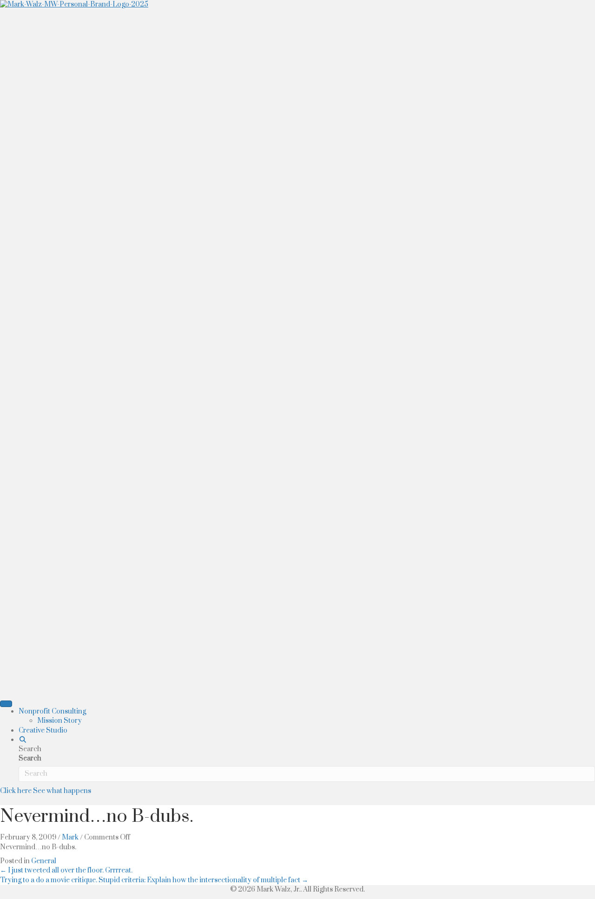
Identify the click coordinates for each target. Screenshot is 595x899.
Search (30, 758)
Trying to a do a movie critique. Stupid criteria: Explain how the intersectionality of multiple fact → (154, 880)
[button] (23, 739)
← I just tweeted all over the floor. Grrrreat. (66, 870)
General (43, 861)
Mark (70, 837)
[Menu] (6, 704)
